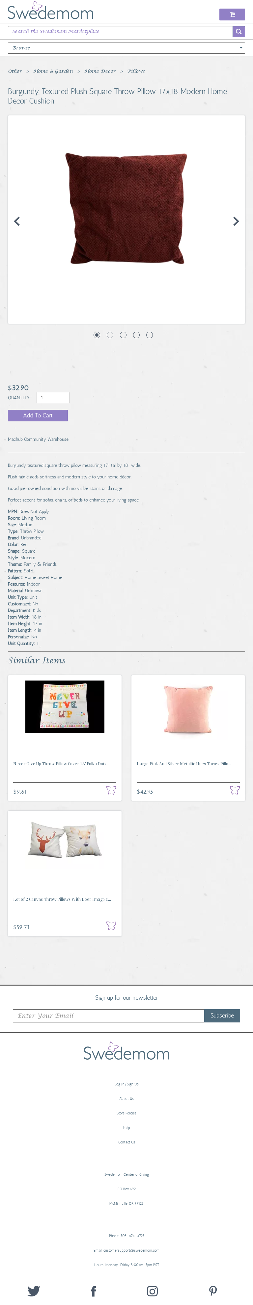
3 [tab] (123, 335)
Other (15, 72)
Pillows (136, 72)
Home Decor (100, 72)
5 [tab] (149, 335)
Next (236, 221)
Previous (17, 221)
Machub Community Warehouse (38, 439)
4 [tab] (136, 335)
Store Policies (126, 1113)
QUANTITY (19, 398)
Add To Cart (38, 415)
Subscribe (222, 1015)
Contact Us (126, 1142)
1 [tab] (97, 335)
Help (126, 1128)
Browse (21, 48)
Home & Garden (53, 72)
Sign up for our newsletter (126, 997)
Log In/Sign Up (127, 1084)
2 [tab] (110, 335)
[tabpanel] (126, 220)
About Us (126, 1099)
